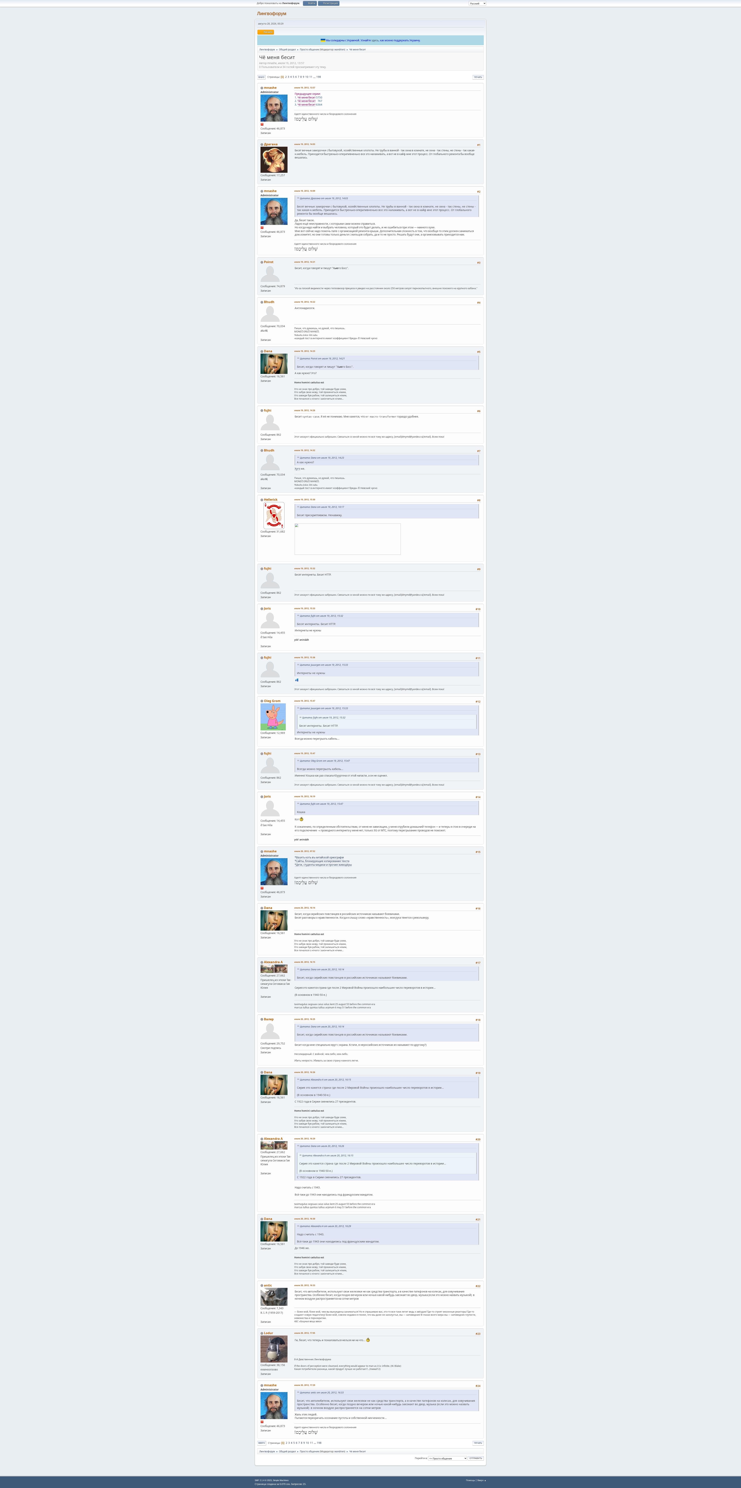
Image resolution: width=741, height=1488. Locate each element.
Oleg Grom (272, 701)
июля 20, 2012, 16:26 (304, 1072)
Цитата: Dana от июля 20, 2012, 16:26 (322, 1146)
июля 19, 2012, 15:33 (304, 608)
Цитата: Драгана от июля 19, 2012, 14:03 (324, 198)
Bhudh (269, 302)
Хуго (297, 468)
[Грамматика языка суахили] (262, 641)
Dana (268, 351)
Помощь (470, 1480)
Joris (267, 608)
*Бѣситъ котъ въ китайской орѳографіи (319, 857)
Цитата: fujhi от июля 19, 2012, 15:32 (321, 615)
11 (310, 77)
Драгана (271, 144)
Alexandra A (273, 962)
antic (268, 1285)
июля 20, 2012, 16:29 (304, 1138)
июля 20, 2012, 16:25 (304, 1019)
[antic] (262, 1317)
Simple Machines (281, 1480)
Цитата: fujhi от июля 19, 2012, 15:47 (321, 803)
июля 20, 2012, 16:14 (304, 907)
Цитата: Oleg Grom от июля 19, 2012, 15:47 (325, 760)
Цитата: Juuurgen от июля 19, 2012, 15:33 (324, 665)
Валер (269, 1019)
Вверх (261, 1442)
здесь (375, 40)
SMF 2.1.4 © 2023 (263, 1480)
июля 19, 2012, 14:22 (304, 301)
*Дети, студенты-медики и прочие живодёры (323, 864)
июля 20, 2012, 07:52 (304, 851)
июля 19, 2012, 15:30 (304, 499)
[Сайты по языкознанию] (262, 335)
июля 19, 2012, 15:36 (304, 657)
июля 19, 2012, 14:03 (304, 144)
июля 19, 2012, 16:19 (304, 796)
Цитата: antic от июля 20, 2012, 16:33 (322, 1392)
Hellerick (270, 499)
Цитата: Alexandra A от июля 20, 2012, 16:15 (325, 1079)
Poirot (268, 262)
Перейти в (421, 1458)
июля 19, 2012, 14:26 (304, 410)
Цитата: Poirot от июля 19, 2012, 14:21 (322, 358)
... (314, 77)
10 (306, 77)
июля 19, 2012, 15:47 (304, 700)
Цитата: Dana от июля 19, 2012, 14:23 (322, 457)
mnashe (270, 88)
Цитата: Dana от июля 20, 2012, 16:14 (322, 969)
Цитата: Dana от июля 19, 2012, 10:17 (322, 507)
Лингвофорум (271, 13)
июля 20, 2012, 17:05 (304, 1332)
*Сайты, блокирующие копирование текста (322, 861)
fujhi (267, 410)
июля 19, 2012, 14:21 (304, 261)
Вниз (261, 77)
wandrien (339, 49)
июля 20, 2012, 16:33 (304, 1285)
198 (318, 77)
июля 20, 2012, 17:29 (304, 1385)
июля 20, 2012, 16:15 (304, 961)
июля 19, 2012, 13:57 (304, 87)
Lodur (268, 1333)
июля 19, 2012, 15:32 (304, 568)
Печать (478, 77)
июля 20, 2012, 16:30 (304, 1218)
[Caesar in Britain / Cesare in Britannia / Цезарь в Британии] (262, 992)
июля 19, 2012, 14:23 (304, 351)
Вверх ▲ (481, 1480)
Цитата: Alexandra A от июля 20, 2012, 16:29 (325, 1226)
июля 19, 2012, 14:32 (304, 450)
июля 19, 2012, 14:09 (304, 190)
